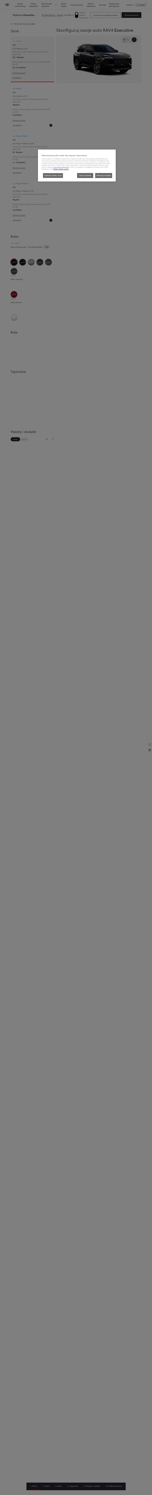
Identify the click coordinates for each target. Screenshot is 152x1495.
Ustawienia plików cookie (53, 175)
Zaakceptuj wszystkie (103, 175)
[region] (77, 165)
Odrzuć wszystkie (85, 175)
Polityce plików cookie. (61, 169)
